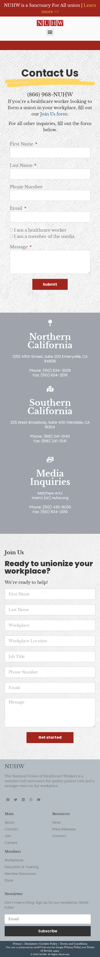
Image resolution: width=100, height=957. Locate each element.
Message (19, 247)
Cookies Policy (48, 943)
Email (16, 208)
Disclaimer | (32, 943)
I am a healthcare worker (40, 230)
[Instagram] (31, 799)
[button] (50, 32)
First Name (22, 144)
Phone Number (26, 186)
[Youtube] (38, 799)
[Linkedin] (23, 799)
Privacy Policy (72, 947)
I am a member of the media (44, 236)
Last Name (21, 165)
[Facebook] (8, 799)
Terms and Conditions (73, 943)
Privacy (17, 943)
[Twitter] (15, 799)
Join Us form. (54, 114)
